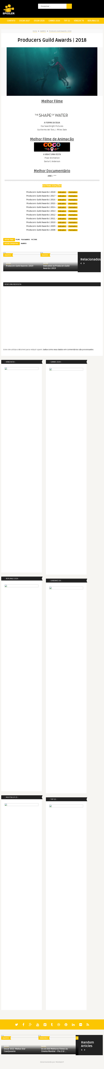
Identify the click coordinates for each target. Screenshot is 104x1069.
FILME (18, 240)
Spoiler (8, 263)
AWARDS (43, 31)
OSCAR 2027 (24, 21)
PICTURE (34, 240)
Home (35, 31)
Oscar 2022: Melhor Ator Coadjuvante (14, 1050)
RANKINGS (44, 1038)
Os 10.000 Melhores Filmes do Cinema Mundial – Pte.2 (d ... (54, 1050)
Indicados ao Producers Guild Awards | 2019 (56, 267)
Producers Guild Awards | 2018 (60, 31)
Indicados (62, 192)
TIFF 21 (67, 21)
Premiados (73, 192)
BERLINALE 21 (93, 21)
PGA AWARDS (25, 240)
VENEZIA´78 (79, 21)
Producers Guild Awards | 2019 (19, 266)
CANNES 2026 (54, 21)
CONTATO (11, 21)
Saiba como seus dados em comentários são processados (68, 349)
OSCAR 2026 (39, 21)
